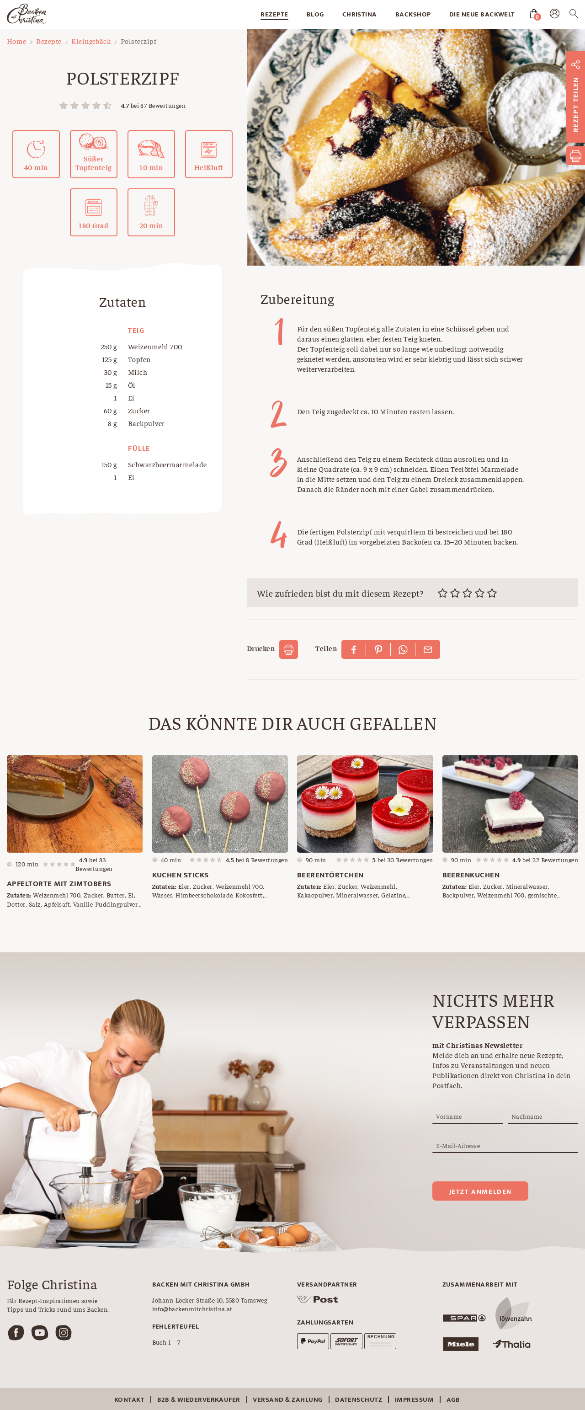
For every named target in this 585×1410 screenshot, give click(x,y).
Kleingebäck (91, 40)
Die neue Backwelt (482, 14)
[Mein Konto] (554, 15)
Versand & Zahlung (287, 1399)
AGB (453, 1399)
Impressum (414, 1399)
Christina (359, 14)
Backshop (413, 14)
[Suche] (573, 15)
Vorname (449, 1116)
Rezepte (274, 14)
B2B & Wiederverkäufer (198, 1399)
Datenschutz (358, 1399)
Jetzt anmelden (480, 1191)
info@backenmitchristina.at (192, 1308)
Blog (315, 14)
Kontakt (129, 1399)
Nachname (526, 1116)
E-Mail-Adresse (458, 1145)
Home (17, 40)
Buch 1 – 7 (166, 1342)
